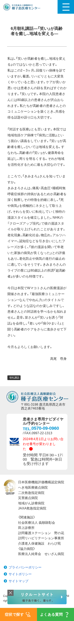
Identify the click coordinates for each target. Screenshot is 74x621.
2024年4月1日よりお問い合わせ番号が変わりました (43, 444)
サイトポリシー (20, 574)
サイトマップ (18, 581)
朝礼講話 (14, 377)
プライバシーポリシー (25, 567)
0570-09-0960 (45, 428)
